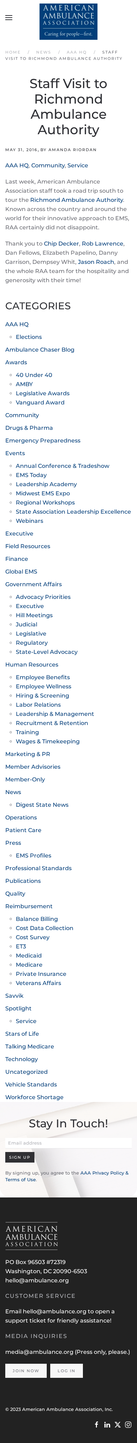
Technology (21, 1059)
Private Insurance (41, 974)
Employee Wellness (43, 686)
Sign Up (20, 1157)
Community (48, 165)
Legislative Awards (43, 393)
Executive (19, 533)
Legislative (31, 633)
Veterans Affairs (38, 983)
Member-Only (25, 779)
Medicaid (29, 955)
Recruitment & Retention (52, 723)
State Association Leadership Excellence (73, 511)
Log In (67, 1370)
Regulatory (32, 642)
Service (77, 165)
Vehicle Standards (31, 1084)
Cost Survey (33, 937)
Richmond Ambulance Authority (76, 200)
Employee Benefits (43, 677)
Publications (23, 881)
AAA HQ (16, 165)
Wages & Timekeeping (48, 741)
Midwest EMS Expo (43, 493)
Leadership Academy (46, 484)
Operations (21, 817)
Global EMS (21, 571)
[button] (8, 18)
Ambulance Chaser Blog (39, 349)
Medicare (29, 964)
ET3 (21, 946)
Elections (29, 337)
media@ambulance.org (40, 1352)
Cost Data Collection (44, 928)
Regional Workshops (45, 502)
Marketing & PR (27, 754)
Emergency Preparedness (42, 440)
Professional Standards (38, 868)
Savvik (14, 995)
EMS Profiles (33, 855)
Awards (16, 362)
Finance (16, 559)
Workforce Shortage (34, 1097)
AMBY (24, 384)
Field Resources (27, 546)
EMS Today (31, 475)
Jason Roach (96, 262)
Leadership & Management (55, 714)
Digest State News (42, 804)
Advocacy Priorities (43, 597)
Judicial (26, 624)
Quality (15, 893)
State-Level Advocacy (47, 652)
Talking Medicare (29, 1046)
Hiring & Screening (42, 695)
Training (27, 732)
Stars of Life (22, 1033)
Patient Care (23, 830)
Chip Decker (61, 243)
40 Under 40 (34, 375)
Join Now (26, 1370)
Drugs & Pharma (29, 428)
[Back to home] (69, 18)
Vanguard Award (40, 402)
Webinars (29, 521)
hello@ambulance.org (37, 1280)
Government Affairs (33, 584)
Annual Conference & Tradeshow (62, 466)
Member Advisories (32, 766)
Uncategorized (26, 1072)
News (13, 792)
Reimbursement (29, 906)
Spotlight (18, 1008)
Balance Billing (37, 919)
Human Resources (31, 664)
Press (13, 843)
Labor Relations (38, 704)
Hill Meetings (34, 615)
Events (15, 453)
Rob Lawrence (102, 243)
